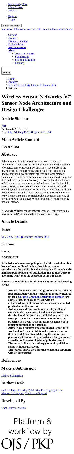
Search (6, 72)
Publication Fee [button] (36, 390)
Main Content (15, 7)
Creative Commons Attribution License (41, 296)
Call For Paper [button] (9, 390)
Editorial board (16, 44)
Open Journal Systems (13, 407)
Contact (19, 62)
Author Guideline (17, 41)
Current (12, 34)
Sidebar (12, 10)
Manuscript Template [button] (12, 393)
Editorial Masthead (25, 59)
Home (11, 78)
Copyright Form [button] (54, 390)
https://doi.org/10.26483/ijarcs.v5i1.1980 (30, 132)
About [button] (11, 50)
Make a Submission (12, 375)
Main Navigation (17, 4)
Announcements (17, 47)
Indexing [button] (23, 390)
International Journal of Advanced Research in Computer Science (36, 28)
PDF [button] (4, 125)
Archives (13, 37)
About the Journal (25, 53)
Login (11, 19)
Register (12, 16)
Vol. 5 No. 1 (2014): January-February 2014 (32, 85)
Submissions (22, 56)
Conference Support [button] (36, 393)
